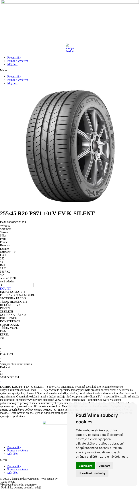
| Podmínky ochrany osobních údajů (20, 487)
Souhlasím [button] (85, 465)
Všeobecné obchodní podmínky (18, 484)
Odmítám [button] (104, 465)
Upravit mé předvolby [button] (92, 473)
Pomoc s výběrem (17, 60)
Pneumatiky (14, 57)
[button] (70, 70)
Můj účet (12, 64)
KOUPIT (5, 288)
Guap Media (7, 481)
